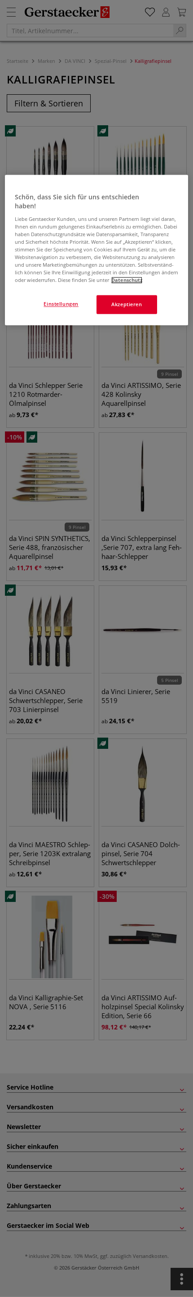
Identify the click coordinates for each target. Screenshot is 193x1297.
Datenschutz (126, 280)
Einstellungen (61, 304)
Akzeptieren (126, 304)
